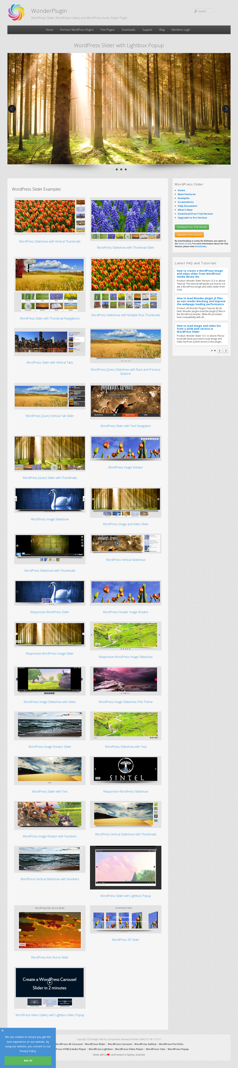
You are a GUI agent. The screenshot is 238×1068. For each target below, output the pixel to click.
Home (49, 29)
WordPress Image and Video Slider (126, 524)
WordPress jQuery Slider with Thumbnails (50, 478)
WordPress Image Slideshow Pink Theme (126, 702)
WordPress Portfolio (171, 1044)
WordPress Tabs (155, 1049)
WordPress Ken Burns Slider (50, 957)
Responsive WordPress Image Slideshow (126, 657)
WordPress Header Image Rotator (125, 612)
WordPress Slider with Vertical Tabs (49, 362)
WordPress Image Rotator (125, 467)
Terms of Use (184, 243)
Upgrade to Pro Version (192, 217)
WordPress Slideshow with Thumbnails (49, 570)
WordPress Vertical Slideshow (125, 560)
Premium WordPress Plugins (77, 29)
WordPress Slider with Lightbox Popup (125, 896)
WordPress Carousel (120, 1044)
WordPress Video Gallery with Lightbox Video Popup (49, 1015)
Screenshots (186, 202)
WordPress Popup (178, 1049)
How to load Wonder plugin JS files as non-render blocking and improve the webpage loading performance (201, 301)
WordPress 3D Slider (125, 940)
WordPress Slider (95, 1044)
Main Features (187, 194)
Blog (162, 29)
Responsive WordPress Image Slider (50, 653)
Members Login (181, 29)
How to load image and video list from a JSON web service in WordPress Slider (199, 328)
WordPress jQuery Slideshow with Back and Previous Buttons (125, 371)
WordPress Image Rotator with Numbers (50, 836)
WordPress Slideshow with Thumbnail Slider (125, 247)
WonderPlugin (49, 11)
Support (147, 29)
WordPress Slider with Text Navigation (125, 426)
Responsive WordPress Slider (49, 612)
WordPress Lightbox (101, 1049)
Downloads (128, 29)
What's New (185, 209)
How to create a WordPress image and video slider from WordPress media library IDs (200, 273)
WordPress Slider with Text (49, 791)
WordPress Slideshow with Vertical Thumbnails (50, 241)
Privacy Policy (28, 1051)
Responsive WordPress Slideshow (125, 791)
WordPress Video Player (129, 1049)
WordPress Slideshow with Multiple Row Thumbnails (125, 315)
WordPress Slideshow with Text (126, 747)
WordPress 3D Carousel (69, 1044)
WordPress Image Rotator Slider (49, 747)
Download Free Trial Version (195, 213)
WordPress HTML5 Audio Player (67, 1049)
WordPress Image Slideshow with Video (50, 702)
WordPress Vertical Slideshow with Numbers (49, 879)
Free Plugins (108, 29)
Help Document (187, 206)
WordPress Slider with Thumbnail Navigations (50, 318)
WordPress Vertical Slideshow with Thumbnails (125, 834)
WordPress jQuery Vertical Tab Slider (50, 416)
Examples (183, 198)
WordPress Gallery (145, 1044)
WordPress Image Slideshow (50, 519)
